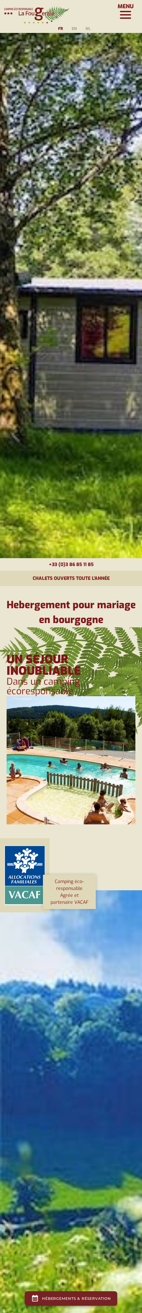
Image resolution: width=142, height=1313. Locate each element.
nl (88, 28)
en (74, 28)
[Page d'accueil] (36, 11)
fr (60, 28)
